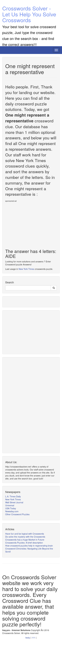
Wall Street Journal (14, 502)
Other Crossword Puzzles (17, 514)
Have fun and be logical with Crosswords (24, 533)
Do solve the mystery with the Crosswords (25, 536)
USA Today (10, 508)
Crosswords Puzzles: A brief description (24, 542)
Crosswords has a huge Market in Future (24, 539)
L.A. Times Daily (13, 496)
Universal (9, 505)
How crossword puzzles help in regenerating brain (29, 545)
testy (28, 637)
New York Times (26, 268)
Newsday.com (12, 511)
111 (34, 637)
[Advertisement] (30, 224)
